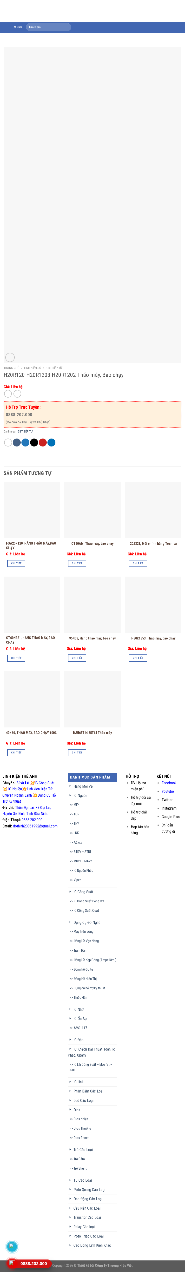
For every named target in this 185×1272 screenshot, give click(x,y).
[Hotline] (12, 1263)
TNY (76, 824)
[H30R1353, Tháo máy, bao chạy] (153, 605)
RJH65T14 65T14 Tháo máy (92, 733)
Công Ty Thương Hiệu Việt (114, 1266)
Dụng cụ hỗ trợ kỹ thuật (89, 988)
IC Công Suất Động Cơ (89, 901)
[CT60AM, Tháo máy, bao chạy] (92, 510)
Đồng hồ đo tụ (83, 969)
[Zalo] (12, 1246)
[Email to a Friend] (34, 442)
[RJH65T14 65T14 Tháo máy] (92, 699)
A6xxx (78, 842)
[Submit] (67, 27)
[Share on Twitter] (25, 442)
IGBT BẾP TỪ (54, 368)
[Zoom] (10, 357)
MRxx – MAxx (83, 861)
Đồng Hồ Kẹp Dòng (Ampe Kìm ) (95, 960)
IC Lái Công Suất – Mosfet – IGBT (91, 1067)
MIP (76, 805)
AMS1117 (80, 1028)
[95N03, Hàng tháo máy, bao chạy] (92, 605)
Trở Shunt (80, 1168)
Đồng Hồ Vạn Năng (86, 941)
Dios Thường (82, 1128)
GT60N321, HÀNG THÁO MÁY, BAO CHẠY (30, 640)
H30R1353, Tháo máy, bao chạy (153, 638)
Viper (77, 880)
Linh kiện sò (32, 368)
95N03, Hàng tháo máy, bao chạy (92, 638)
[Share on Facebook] (17, 442)
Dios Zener (81, 1138)
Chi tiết (16, 563)
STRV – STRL (83, 852)
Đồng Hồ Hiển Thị (85, 979)
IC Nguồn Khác (83, 871)
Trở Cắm (79, 1159)
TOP (76, 814)
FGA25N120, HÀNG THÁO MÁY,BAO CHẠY (31, 545)
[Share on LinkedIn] (51, 442)
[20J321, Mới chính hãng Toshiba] (153, 510)
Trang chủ (12, 368)
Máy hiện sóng (83, 932)
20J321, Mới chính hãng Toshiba (153, 544)
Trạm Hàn (80, 951)
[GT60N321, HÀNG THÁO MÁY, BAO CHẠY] (32, 605)
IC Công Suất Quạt (86, 911)
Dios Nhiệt (81, 1119)
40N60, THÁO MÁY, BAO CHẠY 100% (31, 733)
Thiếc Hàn (80, 998)
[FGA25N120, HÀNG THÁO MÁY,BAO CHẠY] (32, 510)
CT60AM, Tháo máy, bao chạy (92, 544)
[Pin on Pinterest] (43, 442)
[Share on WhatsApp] (8, 442)
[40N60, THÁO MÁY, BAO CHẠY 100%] (32, 699)
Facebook (169, 783)
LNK (76, 833)
